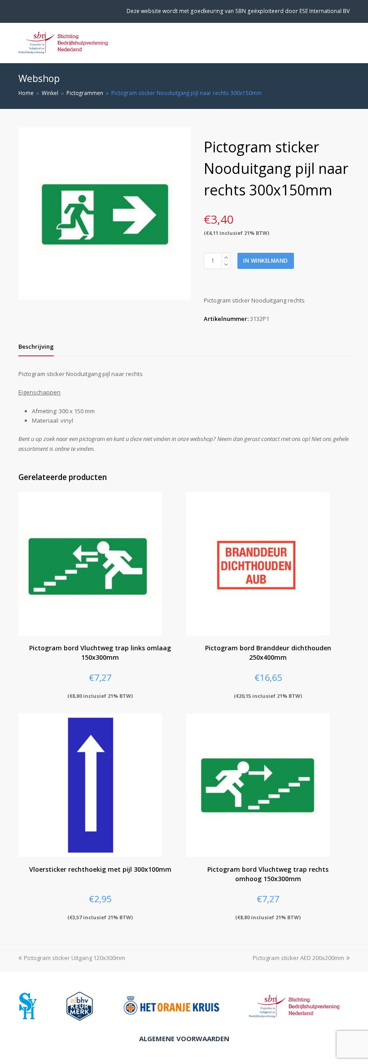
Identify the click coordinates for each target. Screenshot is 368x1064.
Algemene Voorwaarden (184, 1038)
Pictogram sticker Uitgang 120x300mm (74, 958)
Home (26, 92)
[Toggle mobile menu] (345, 43)
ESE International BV (324, 11)
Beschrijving (36, 346)
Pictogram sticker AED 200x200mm (298, 958)
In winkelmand (265, 260)
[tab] (36, 346)
